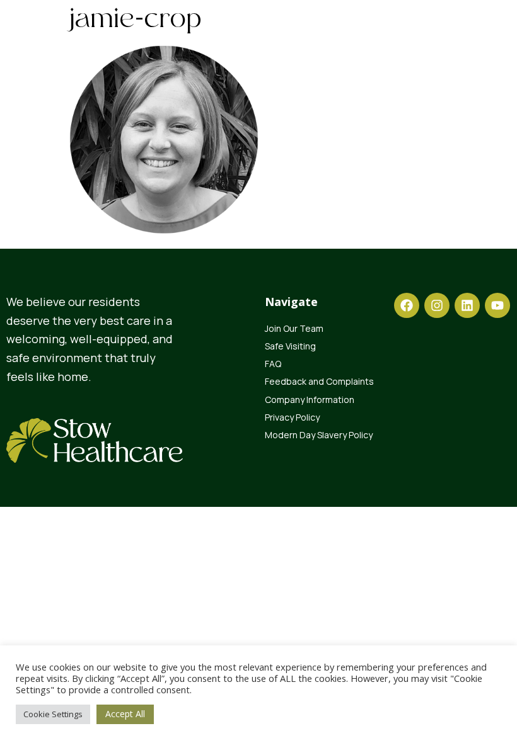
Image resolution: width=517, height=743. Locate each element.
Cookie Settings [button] (53, 714)
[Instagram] (437, 305)
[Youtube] (497, 305)
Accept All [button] (125, 714)
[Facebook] (406, 305)
